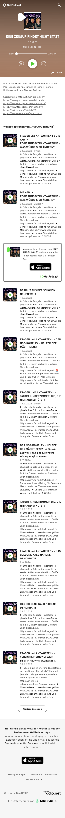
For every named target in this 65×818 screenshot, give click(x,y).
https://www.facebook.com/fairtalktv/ (23, 107)
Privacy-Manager (16, 774)
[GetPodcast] (12, 5)
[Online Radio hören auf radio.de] (52, 792)
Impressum (51, 774)
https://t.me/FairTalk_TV (31, 97)
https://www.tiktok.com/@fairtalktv (22, 113)
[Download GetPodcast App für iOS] (41, 267)
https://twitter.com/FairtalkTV (19, 110)
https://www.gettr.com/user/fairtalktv (23, 100)
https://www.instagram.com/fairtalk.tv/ (24, 103)
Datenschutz (35, 774)
